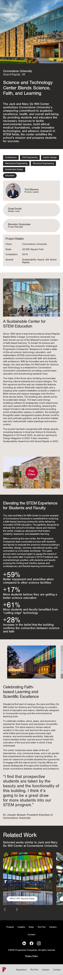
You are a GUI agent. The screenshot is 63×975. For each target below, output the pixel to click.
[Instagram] (39, 943)
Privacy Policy (31, 956)
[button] (4, 909)
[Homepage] (3, 970)
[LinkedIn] (24, 943)
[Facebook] (31, 943)
